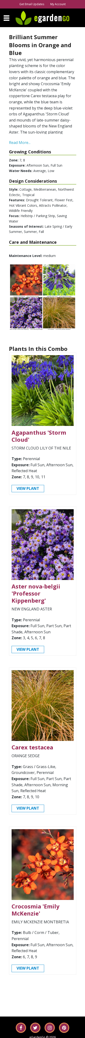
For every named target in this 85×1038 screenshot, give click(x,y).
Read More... (19, 142)
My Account (58, 4)
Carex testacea (32, 747)
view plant (28, 488)
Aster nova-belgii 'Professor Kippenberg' (36, 593)
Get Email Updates (31, 4)
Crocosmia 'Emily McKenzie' (36, 909)
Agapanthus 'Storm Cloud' (39, 436)
